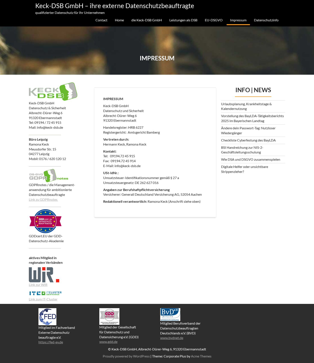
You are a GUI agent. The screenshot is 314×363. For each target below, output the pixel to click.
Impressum (238, 20)
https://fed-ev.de (50, 342)
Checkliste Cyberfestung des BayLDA (248, 140)
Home (119, 20)
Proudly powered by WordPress (126, 356)
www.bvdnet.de (171, 338)
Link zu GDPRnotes (43, 199)
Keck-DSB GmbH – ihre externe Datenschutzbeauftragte (114, 5)
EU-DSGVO (214, 20)
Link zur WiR (38, 285)
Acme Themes (201, 356)
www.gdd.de (108, 342)
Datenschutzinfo (266, 20)
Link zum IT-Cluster (43, 299)
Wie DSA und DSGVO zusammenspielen (250, 159)
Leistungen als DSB (183, 20)
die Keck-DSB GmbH (146, 20)
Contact (101, 20)
